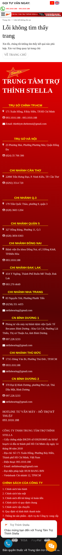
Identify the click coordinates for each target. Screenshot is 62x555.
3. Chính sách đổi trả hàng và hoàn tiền (22, 498)
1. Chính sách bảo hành (14, 489)
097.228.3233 (13, 339)
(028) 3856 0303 (14, 235)
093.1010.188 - (12, 9)
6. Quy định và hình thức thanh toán (21, 511)
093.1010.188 (24, 9)
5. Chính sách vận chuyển (16, 507)
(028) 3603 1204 (14, 210)
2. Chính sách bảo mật (14, 493)
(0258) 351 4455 (14, 304)
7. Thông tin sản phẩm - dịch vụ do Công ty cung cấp (30, 515)
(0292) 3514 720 (14, 182)
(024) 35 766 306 (15, 155)
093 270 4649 (13, 284)
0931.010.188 (13, 365)
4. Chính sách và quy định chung (19, 502)
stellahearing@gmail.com (19, 310)
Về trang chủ (15, 54)
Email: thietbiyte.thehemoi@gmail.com (26, 123)
